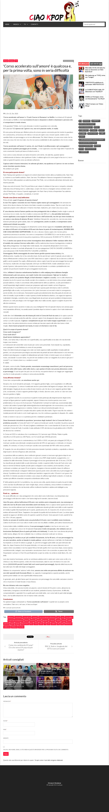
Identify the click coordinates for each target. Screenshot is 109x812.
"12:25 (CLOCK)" (90, 149)
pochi (12, 623)
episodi (39, 620)
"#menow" (86, 121)
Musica (15, 24)
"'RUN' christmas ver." (86, 127)
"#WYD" (96, 121)
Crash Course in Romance (15, 620)
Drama (11, 61)
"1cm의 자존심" (93, 133)
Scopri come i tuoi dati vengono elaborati (49, 760)
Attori (6, 61)
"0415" (97, 127)
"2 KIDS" (97, 145)
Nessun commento (68, 60)
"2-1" (81, 149)
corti (58, 617)
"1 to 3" (102, 130)
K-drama (51, 620)
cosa (62, 617)
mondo (64, 620)
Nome (5, 721)
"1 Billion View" (84, 130)
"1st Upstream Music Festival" (88, 142)
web (62, 623)
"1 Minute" (93, 130)
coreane (34, 617)
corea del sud (27, 617)
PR (4, 114)
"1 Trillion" (82, 133)
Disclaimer (58, 783)
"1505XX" (84, 152)
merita (58, 620)
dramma (32, 620)
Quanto (17, 623)
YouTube (21, 627)
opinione (6, 623)
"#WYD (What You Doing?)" (87, 124)
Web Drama (68, 623)
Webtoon (14, 627)
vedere (53, 623)
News (7, 24)
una (49, 623)
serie (41, 623)
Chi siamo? (51, 783)
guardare (45, 620)
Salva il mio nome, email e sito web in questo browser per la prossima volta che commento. (36, 749)
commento (18, 617)
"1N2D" (82, 136)
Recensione (25, 623)
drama (26, 620)
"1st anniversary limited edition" (92, 139)
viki (58, 623)
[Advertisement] (54, 43)
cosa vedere (69, 617)
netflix (69, 620)
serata (36, 623)
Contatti (34, 24)
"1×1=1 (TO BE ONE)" (86, 145)
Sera (31, 623)
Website (6, 738)
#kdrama (10, 617)
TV (24, 24)
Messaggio (7, 701)
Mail (4, 729)
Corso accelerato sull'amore (47, 617)
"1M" (102, 133)
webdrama (7, 627)
